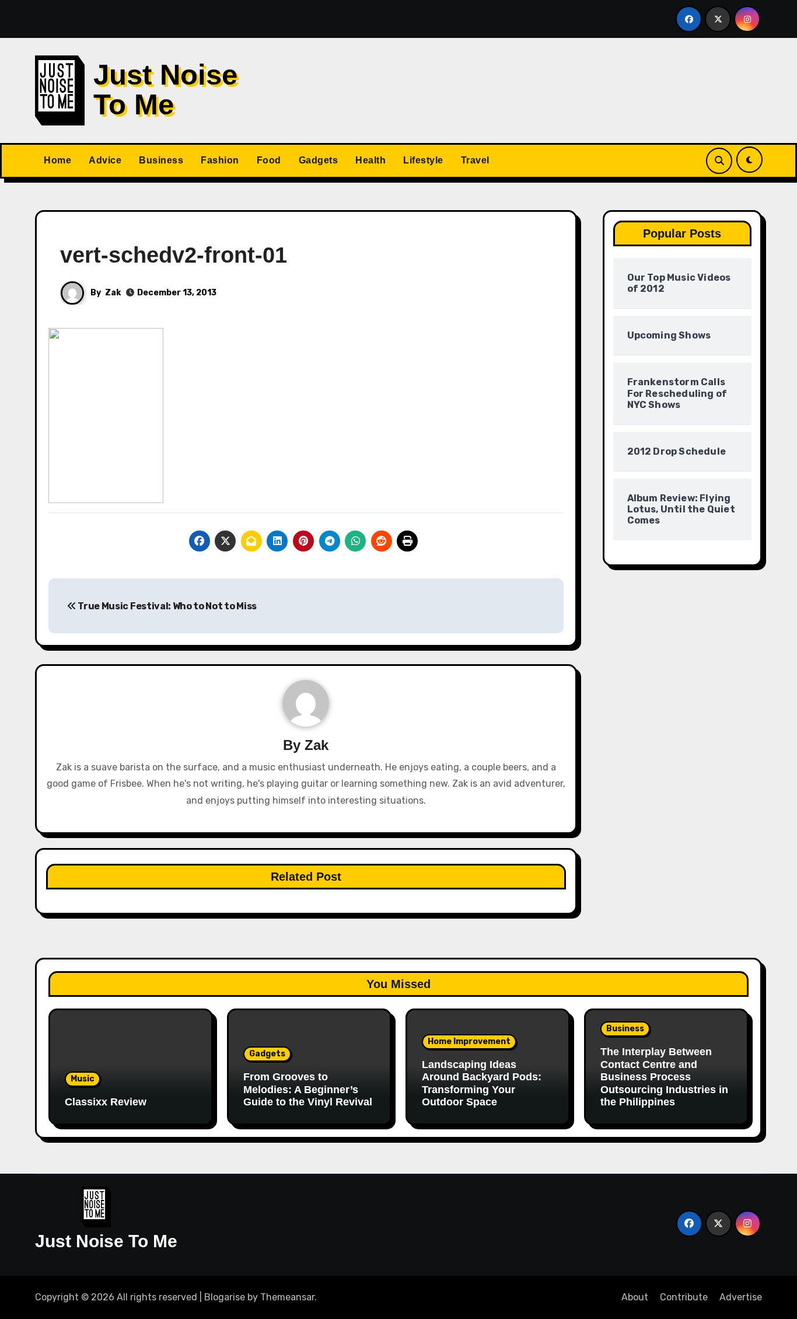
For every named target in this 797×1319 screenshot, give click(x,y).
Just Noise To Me (165, 89)
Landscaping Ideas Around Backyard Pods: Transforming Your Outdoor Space (481, 1083)
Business (161, 160)
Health (370, 160)
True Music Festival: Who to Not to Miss (166, 606)
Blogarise (224, 1297)
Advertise (740, 1297)
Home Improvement (469, 1041)
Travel (475, 160)
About (634, 1297)
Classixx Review (105, 1102)
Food (269, 160)
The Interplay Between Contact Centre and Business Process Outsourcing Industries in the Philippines (664, 1077)
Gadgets (318, 160)
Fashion (220, 160)
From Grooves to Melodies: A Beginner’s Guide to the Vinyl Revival (307, 1089)
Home (57, 160)
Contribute (684, 1297)
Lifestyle (423, 160)
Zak (113, 293)
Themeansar (287, 1297)
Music (83, 1079)
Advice (105, 160)
